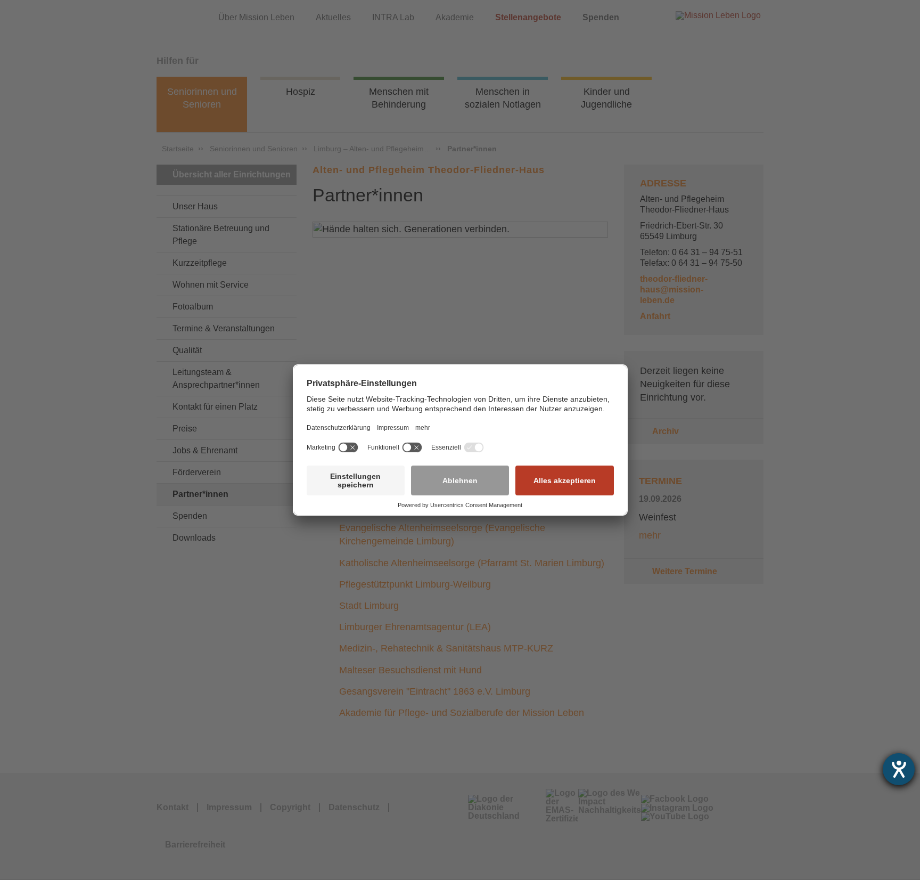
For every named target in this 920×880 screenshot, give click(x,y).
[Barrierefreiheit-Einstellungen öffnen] (899, 769)
